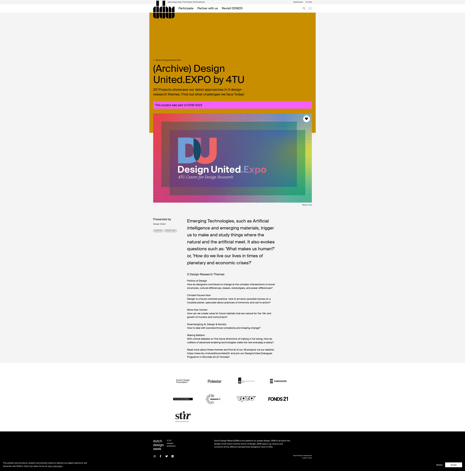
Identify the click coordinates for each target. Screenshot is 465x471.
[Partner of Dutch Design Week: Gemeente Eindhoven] (278, 381)
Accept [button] (454, 465)
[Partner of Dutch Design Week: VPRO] (246, 399)
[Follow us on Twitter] (166, 456)
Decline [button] (439, 465)
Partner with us (207, 8)
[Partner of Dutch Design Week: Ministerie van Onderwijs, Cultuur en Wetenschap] (246, 381)
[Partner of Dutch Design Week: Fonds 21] (278, 399)
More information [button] (55, 466)
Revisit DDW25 (232, 8)
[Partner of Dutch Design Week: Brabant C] (215, 399)
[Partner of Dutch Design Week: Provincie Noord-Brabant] (183, 399)
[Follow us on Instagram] (154, 456)
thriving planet (170, 231)
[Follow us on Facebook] (160, 456)
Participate (186, 8)
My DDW (309, 2)
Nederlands (298, 2)
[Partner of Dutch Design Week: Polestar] (215, 381)
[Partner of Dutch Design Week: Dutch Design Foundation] (183, 381)
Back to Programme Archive (168, 60)
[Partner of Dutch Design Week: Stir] (183, 417)
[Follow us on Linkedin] (172, 456)
